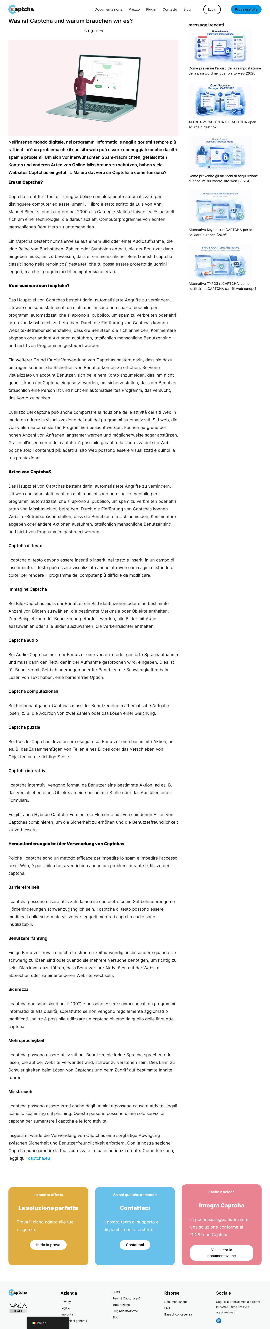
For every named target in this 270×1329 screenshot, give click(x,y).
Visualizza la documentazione (221, 1253)
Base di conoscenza (178, 1314)
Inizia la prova (48, 1245)
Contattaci (135, 1245)
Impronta (67, 1314)
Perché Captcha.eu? (126, 1298)
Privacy (66, 1301)
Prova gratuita (246, 9)
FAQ (167, 1308)
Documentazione (176, 1301)
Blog (115, 1317)
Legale (65, 1308)
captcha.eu (39, 1158)
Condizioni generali (74, 1320)
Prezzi (116, 1292)
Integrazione (121, 1304)
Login (212, 9)
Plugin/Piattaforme (125, 1311)
